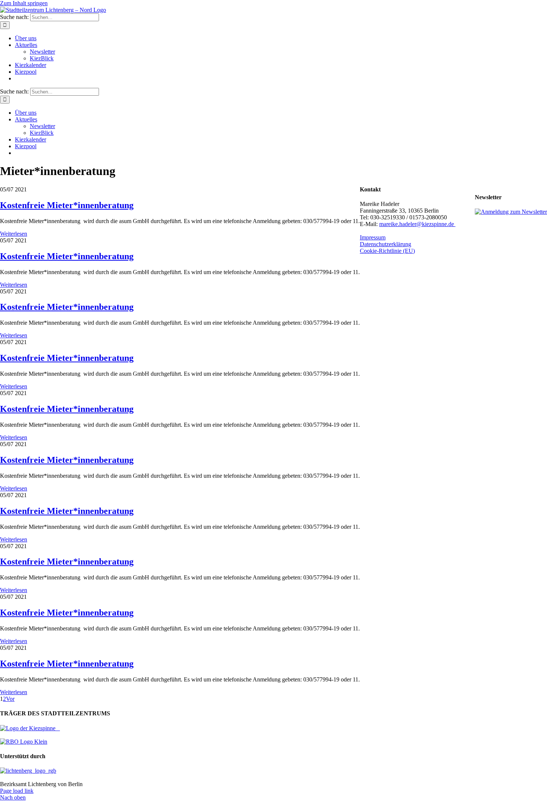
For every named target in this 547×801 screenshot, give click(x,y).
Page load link (16, 791)
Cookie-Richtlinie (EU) (387, 251)
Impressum (373, 237)
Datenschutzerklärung (385, 244)
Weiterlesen (13, 234)
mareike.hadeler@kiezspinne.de (417, 224)
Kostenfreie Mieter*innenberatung (67, 205)
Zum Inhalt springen (24, 3)
